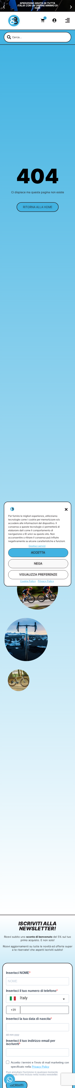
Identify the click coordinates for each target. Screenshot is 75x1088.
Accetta (38, 552)
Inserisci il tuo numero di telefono (31, 990)
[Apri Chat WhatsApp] (9, 1079)
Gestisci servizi (37, 545)
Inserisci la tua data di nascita (28, 1018)
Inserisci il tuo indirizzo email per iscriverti (30, 1042)
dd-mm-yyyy (12, 1035)
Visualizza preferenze (38, 574)
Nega (38, 563)
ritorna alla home (37, 207)
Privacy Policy (46, 581)
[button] (66, 509)
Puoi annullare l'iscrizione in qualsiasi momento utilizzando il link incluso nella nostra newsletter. (32, 1073)
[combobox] (37, 37)
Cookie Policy (28, 581)
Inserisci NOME (17, 972)
